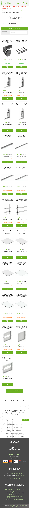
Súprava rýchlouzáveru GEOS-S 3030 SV (21, 41)
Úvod (3, 11)
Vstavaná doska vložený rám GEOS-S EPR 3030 (7, 232)
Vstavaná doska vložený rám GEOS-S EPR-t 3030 (21, 263)
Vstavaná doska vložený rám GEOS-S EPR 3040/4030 (21, 232)
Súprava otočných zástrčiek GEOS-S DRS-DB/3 (7, 41)
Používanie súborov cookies (14, 498)
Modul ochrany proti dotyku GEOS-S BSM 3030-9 (7, 327)
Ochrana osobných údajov (14, 496)
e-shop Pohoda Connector (20, 505)
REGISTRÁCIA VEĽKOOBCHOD (14, 478)
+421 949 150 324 (20, 475)
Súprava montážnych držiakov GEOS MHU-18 (7, 104)
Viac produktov (14, 391)
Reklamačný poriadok (14, 494)
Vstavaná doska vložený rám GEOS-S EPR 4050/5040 (7, 263)
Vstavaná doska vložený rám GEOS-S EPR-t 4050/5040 (21, 295)
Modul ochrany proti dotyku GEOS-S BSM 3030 (21, 327)
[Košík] (23, 3)
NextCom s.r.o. (14, 506)
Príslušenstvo (22, 11)
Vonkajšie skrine (11, 11)
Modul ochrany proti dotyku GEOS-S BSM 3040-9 (7, 359)
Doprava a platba (14, 491)
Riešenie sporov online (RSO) (14, 499)
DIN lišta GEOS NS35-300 (21, 168)
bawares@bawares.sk (17, 473)
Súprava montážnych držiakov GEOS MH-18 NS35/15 (7, 73)
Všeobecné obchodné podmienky (14, 493)
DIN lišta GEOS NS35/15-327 (7, 168)
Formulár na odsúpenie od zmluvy (14, 489)
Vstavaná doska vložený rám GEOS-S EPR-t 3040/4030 (7, 295)
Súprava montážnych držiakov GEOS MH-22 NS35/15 (21, 73)
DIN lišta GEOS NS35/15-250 (7, 136)
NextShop (12, 505)
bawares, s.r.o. (14, 454)
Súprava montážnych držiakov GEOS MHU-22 (21, 104)
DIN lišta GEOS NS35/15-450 (21, 136)
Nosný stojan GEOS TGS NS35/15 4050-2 (21, 200)
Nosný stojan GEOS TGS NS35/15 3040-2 (7, 200)
